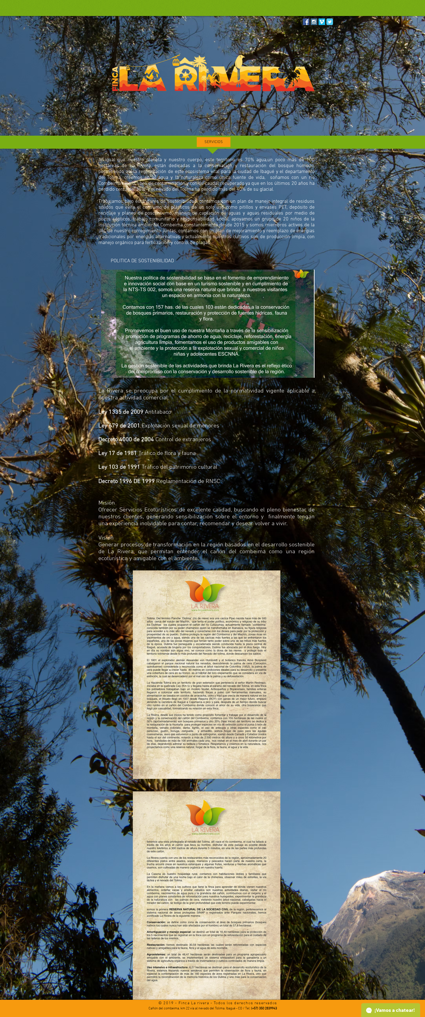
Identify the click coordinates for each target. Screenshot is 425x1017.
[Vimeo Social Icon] (322, 21)
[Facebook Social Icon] (306, 21)
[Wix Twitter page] (329, 21)
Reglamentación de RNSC (159, 481)
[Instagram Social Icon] (314, 21)
